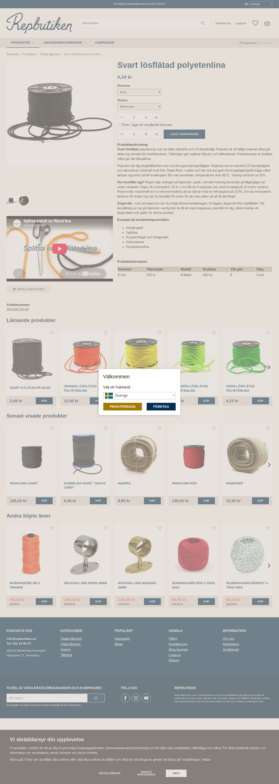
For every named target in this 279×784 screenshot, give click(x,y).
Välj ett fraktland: (117, 387)
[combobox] (139, 395)
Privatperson (122, 406)
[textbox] (139, 395)
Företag (161, 406)
